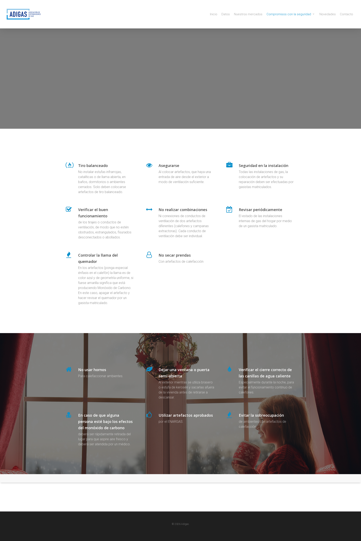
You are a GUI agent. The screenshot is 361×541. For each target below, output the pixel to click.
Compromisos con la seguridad (289, 14)
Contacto (346, 14)
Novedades (327, 14)
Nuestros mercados (248, 14)
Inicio (213, 14)
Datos (225, 14)
